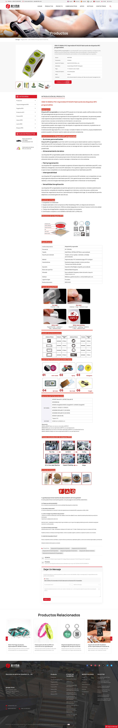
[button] (111, 639)
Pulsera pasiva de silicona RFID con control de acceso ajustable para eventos (28, 149)
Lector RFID (19, 124)
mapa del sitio (53, 724)
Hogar (40, 6)
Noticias (90, 6)
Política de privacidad (45, 724)
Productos (19, 100)
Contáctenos (101, 6)
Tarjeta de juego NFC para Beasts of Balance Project (104, 699)
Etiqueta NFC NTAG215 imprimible (50, 550)
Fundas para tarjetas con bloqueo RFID (71, 715)
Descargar (84, 687)
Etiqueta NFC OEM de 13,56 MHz (87, 550)
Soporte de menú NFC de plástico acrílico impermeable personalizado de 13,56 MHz (45, 645)
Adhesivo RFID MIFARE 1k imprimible (72, 706)
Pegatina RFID (24, 39)
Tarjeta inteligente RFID (22, 104)
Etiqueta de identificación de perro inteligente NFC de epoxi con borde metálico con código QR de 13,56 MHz (18, 645)
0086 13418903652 (16, 1)
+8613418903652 (12, 708)
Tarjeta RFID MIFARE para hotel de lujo (104, 678)
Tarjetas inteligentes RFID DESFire (71, 686)
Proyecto (59, 6)
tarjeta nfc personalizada (70, 682)
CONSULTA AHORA (62, 82)
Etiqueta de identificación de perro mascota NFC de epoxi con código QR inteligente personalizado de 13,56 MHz (72, 645)
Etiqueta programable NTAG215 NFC (69, 550)
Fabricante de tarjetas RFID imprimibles (72, 702)
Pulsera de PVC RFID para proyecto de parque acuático (104, 691)
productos (49, 6)
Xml (57, 724)
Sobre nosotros (71, 6)
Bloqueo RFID (19, 128)
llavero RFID (19, 120)
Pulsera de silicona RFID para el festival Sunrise (103, 695)
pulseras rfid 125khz (71, 679)
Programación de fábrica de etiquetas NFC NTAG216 (71, 698)
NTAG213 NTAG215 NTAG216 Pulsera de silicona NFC (71, 710)
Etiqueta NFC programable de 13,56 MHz (60, 548)
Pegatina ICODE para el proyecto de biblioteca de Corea (104, 682)
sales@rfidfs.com (38, 1)
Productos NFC (20, 112)
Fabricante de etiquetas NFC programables (52, 553)
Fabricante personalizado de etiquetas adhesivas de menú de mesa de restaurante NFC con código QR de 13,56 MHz (99, 645)
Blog (83, 694)
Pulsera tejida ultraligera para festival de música (104, 687)
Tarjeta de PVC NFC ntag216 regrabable (71, 693)
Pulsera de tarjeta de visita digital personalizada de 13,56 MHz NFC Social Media (27, 140)
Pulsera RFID (19, 116)
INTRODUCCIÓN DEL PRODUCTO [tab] (53, 96)
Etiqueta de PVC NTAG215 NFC (79, 548)
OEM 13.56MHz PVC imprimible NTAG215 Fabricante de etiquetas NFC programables (63, 580)
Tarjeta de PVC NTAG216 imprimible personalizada (72, 689)
